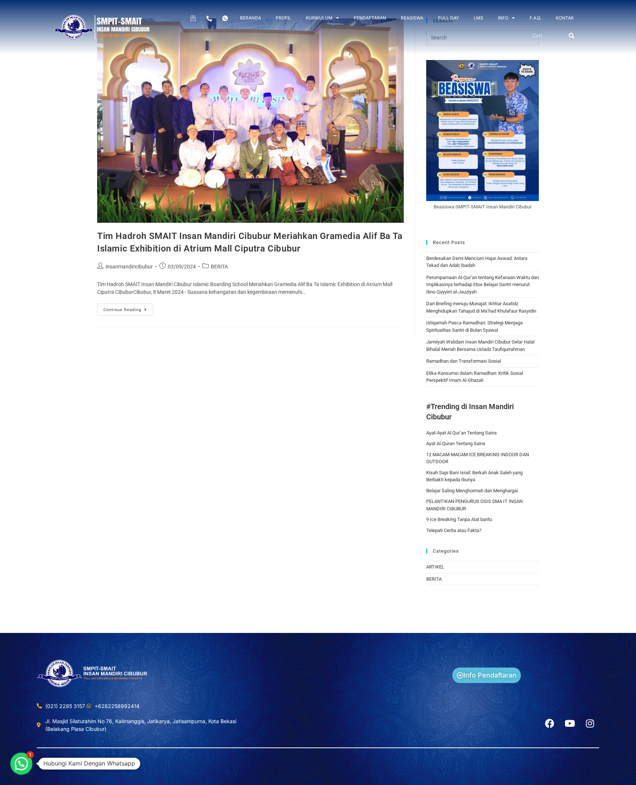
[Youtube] (570, 723)
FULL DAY (448, 18)
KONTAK (565, 18)
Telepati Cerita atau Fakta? (453, 530)
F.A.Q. (535, 18)
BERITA (219, 267)
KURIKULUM (319, 18)
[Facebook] (549, 723)
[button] (21, 764)
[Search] (572, 36)
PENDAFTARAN (370, 18)
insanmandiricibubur (129, 267)
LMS (478, 18)
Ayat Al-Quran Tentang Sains (455, 443)
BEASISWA (412, 18)
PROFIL (283, 18)
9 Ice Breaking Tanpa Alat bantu (459, 519)
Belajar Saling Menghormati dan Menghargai (472, 490)
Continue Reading (128, 307)
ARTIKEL (435, 567)
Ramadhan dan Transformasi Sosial (463, 361)
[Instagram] (590, 723)
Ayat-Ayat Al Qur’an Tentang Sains (461, 433)
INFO (503, 18)
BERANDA (250, 18)
